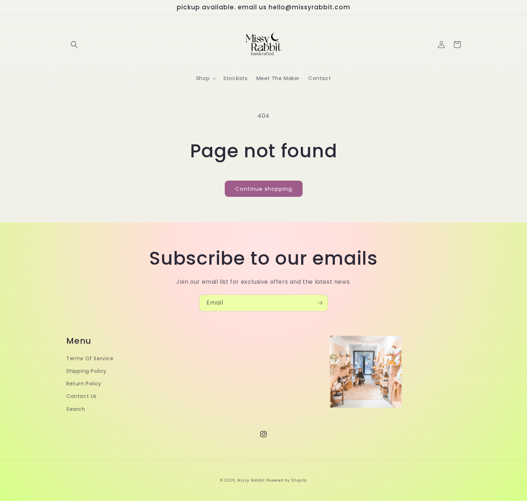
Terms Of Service (90, 358)
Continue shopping (263, 188)
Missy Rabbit (251, 480)
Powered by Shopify (286, 480)
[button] (74, 44)
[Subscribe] (320, 302)
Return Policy (83, 383)
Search (75, 409)
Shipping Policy (86, 371)
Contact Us (81, 396)
